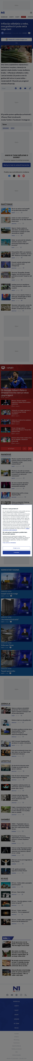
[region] (16, 531)
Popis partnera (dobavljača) (9, 542)
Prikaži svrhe (16, 548)
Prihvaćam (16, 552)
